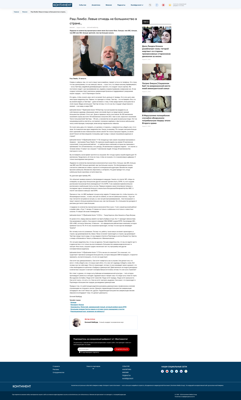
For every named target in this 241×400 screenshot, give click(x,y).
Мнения (109, 5)
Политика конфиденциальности (185, 396)
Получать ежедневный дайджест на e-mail (179, 5)
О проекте (56, 366)
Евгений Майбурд (92, 27)
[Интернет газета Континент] (21, 386)
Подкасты (121, 5)
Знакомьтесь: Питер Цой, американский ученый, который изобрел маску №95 (98, 307)
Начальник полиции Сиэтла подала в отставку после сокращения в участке (97, 309)
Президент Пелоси (77, 305)
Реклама (56, 369)
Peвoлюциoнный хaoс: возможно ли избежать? (88, 311)
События (82, 5)
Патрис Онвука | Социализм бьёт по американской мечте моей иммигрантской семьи (156, 86)
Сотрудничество (58, 372)
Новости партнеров (93, 366)
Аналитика (96, 5)
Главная (16, 12)
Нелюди (73, 302)
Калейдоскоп (136, 5)
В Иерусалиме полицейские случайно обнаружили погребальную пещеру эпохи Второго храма (156, 119)
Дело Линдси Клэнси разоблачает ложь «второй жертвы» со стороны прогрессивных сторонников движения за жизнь (156, 51)
